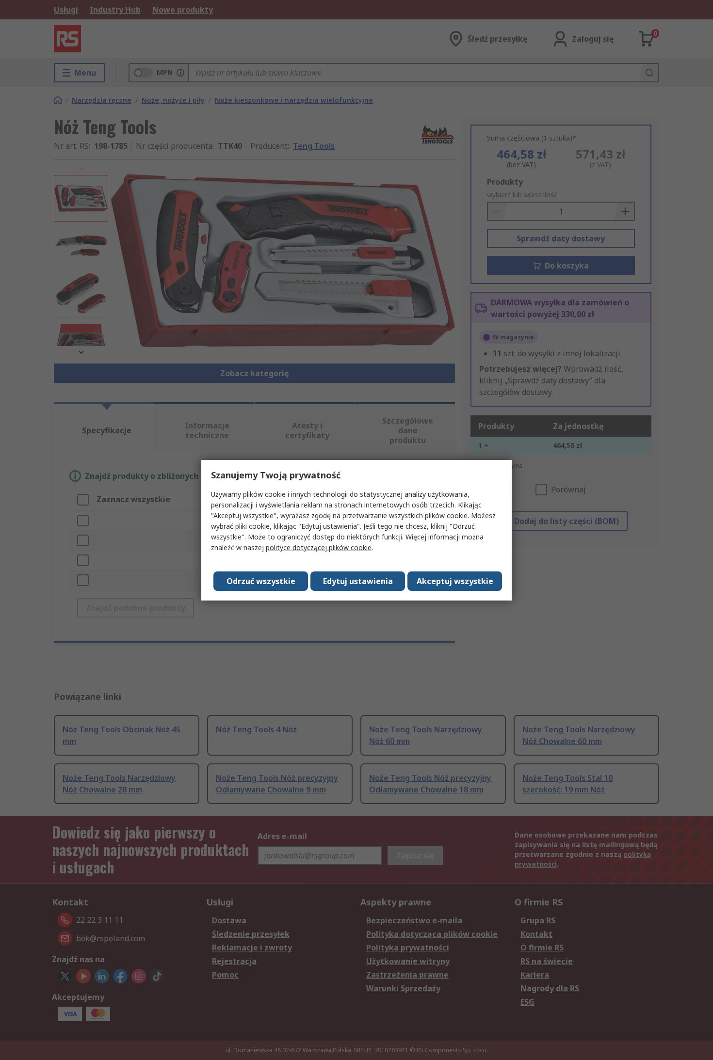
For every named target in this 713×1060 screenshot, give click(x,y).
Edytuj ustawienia (358, 581)
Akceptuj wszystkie (455, 581)
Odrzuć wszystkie (261, 581)
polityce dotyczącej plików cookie (319, 547)
